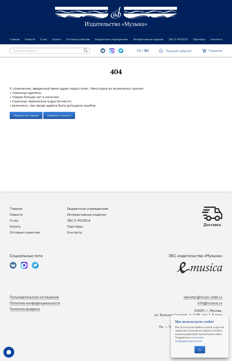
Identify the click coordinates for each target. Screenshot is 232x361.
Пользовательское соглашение (34, 297)
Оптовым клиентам (25, 232)
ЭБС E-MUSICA (79, 220)
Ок (199, 349)
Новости (16, 214)
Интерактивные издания (86, 214)
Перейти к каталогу (59, 115)
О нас (14, 220)
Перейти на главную (26, 115)
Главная (16, 209)
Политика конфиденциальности (35, 303)
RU (146, 51)
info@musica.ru (210, 303)
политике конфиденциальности (189, 339)
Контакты (74, 232)
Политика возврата (25, 309)
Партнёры (75, 226)
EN (139, 51)
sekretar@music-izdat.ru (203, 297)
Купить (15, 226)
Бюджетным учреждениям (87, 209)
